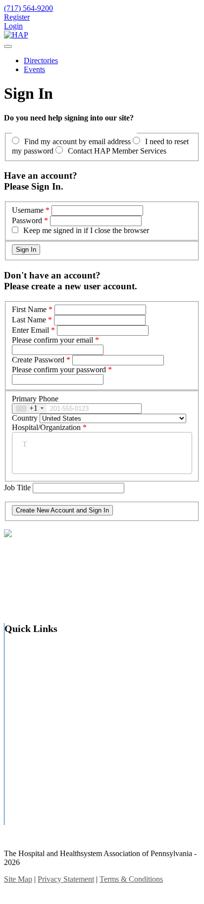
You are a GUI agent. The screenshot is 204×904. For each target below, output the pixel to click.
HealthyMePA (46, 762)
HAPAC (37, 727)
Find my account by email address (77, 141)
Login (13, 26)
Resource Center (50, 790)
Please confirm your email (52, 340)
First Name (29, 309)
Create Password (38, 359)
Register (17, 17)
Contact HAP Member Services (117, 151)
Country (25, 418)
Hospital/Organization (46, 427)
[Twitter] (9, 596)
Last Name (29, 319)
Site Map (38, 804)
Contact (36, 699)
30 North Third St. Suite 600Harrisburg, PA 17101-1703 (45, 554)
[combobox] (29, 408)
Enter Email (30, 330)
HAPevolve (42, 749)
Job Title (18, 487)
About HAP (43, 658)
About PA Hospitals (55, 672)
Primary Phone (35, 398)
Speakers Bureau (50, 818)
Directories (41, 60)
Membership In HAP (57, 776)
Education (40, 713)
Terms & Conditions (131, 879)
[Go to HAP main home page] (8, 534)
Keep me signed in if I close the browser (86, 230)
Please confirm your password (59, 369)
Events (34, 69)
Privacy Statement (66, 879)
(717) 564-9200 (26, 573)
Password (27, 220)
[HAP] (16, 35)
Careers (36, 685)
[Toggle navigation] (8, 46)
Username (28, 210)
